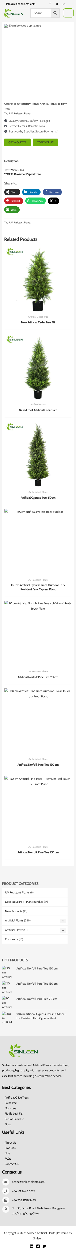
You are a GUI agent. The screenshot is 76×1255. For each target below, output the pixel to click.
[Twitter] (57, 4)
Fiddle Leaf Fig (14, 1113)
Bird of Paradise (14, 1119)
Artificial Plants (14, 920)
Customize (11, 939)
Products (10, 1148)
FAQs (8, 1158)
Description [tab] (11, 161)
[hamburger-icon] (68, 12)
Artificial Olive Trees (17, 1097)
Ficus (8, 1124)
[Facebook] (50, 4)
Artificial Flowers (15, 930)
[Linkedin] (32, 1246)
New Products (13, 911)
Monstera (10, 1108)
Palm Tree (11, 1102)
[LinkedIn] (64, 4)
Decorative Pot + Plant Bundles (24, 901)
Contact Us (12, 1164)
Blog (7, 1153)
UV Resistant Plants (17, 892)
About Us (10, 1142)
